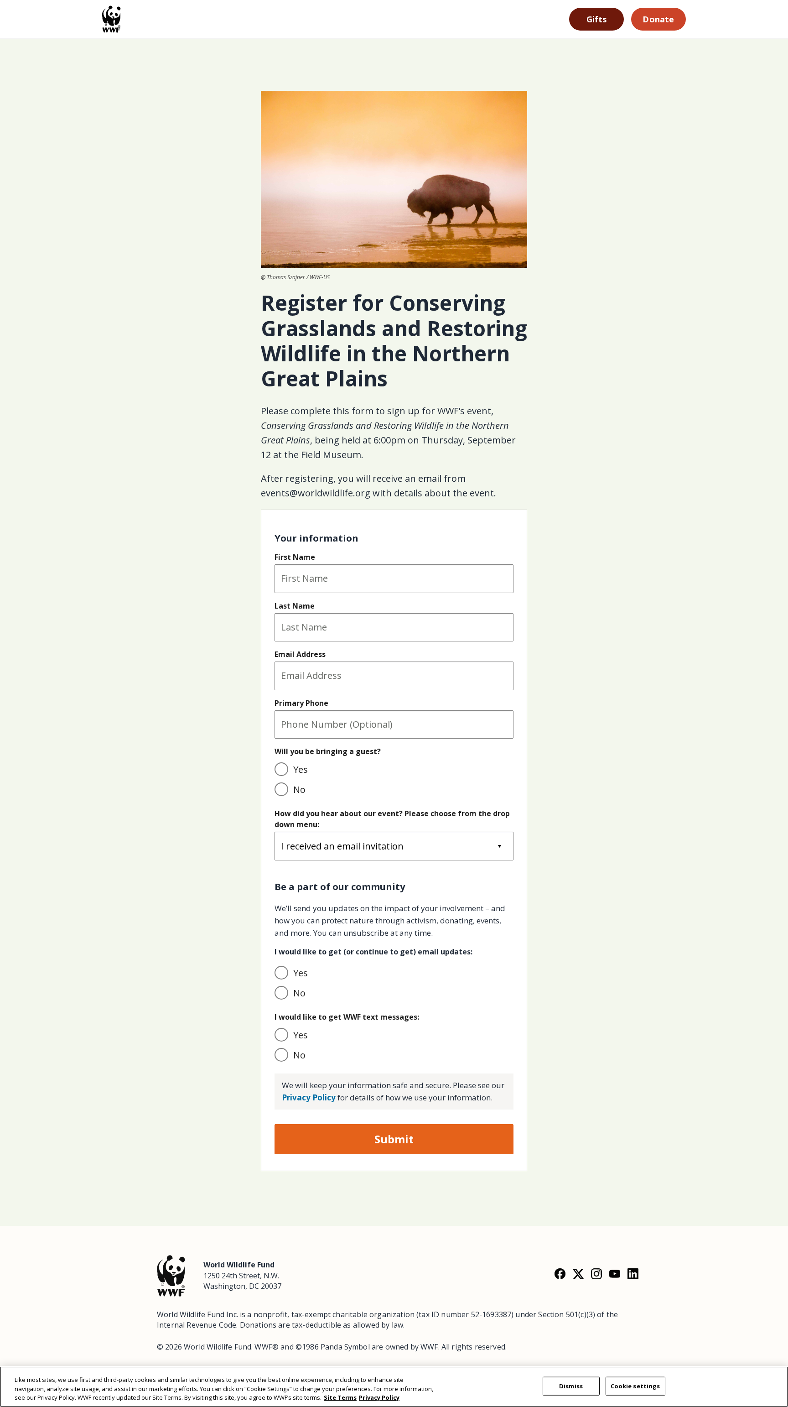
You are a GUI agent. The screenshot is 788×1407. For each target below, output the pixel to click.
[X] (578, 1273)
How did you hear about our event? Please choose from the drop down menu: (392, 818)
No (299, 789)
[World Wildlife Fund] (171, 1275)
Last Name (295, 606)
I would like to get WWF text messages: (347, 1017)
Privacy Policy (309, 1097)
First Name (295, 557)
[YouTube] (614, 1273)
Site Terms (340, 1397)
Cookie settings (635, 1385)
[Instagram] (596, 1273)
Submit (394, 1138)
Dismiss (571, 1385)
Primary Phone (301, 703)
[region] (394, 1386)
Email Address (300, 654)
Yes (300, 769)
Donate (658, 19)
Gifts (596, 19)
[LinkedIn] (632, 1273)
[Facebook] (560, 1273)
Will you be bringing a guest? (328, 751)
